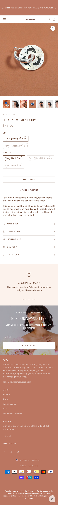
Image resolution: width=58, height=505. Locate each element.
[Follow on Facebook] (4, 452)
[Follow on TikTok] (18, 452)
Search (6, 394)
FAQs (5, 408)
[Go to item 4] (32, 104)
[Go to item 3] (24, 104)
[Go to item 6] (49, 104)
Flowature (9, 114)
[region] (29, 282)
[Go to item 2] (15, 104)
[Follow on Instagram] (11, 452)
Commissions (9, 404)
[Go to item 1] (6, 104)
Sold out (29, 179)
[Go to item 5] (41, 104)
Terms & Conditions (12, 413)
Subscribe (29, 345)
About (5, 399)
